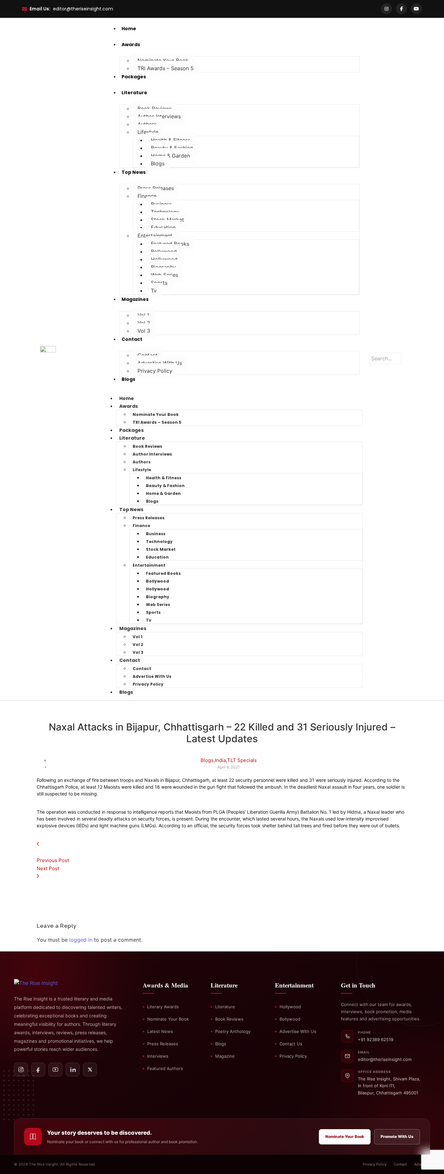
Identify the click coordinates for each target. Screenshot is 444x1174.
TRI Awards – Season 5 (165, 68)
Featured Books (170, 243)
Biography (163, 267)
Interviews (157, 1056)
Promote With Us (397, 1136)
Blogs (157, 163)
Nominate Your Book (163, 60)
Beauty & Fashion (172, 148)
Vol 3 (143, 331)
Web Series (164, 275)
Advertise (422, 1164)
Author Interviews (159, 116)
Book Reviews (154, 108)
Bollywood (164, 251)
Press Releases (155, 188)
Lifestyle (147, 132)
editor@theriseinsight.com (83, 9)
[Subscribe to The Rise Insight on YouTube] (55, 1070)
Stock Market (167, 219)
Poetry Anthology (233, 1031)
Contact (147, 355)
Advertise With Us (159, 363)
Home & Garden (170, 155)
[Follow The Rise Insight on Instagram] (21, 1070)
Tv (154, 290)
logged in (80, 939)
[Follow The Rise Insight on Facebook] (38, 1070)
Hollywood (164, 259)
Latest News (160, 1031)
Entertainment (154, 235)
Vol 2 (143, 323)
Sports (159, 282)
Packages (131, 430)
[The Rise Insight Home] (47, 983)
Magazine (225, 1056)
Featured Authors (165, 1068)
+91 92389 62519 (375, 1039)
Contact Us (291, 1043)
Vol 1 (143, 315)
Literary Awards (163, 1006)
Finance (146, 196)
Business (161, 204)
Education (163, 227)
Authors (147, 124)
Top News (131, 509)
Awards (128, 406)
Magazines (132, 628)
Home (126, 398)
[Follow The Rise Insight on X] (90, 1070)
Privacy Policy (154, 371)
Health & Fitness (170, 140)
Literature (132, 438)
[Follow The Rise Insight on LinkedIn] (73, 1070)
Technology (165, 212)
